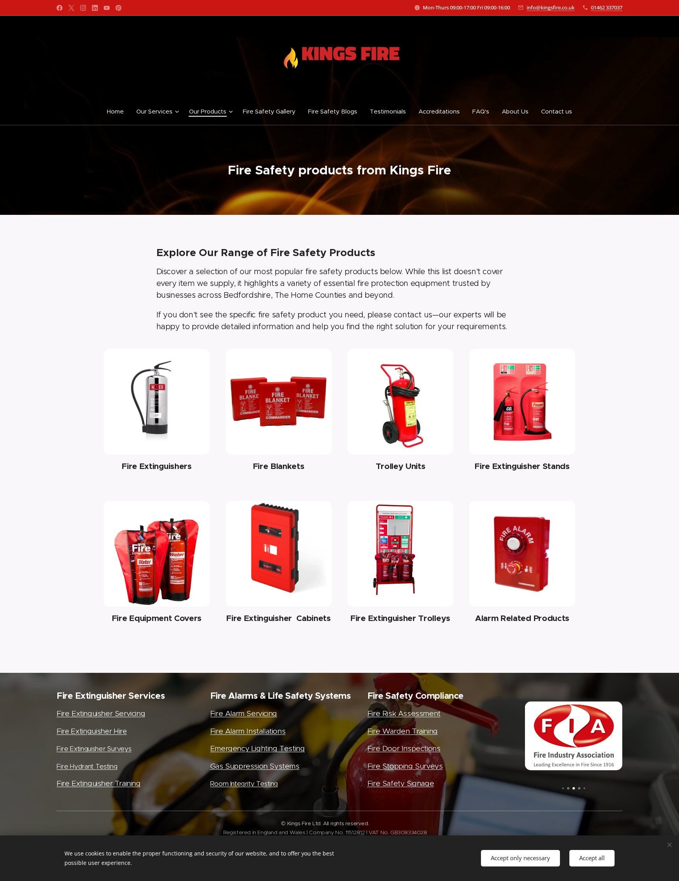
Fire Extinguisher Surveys (94, 748)
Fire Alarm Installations (247, 731)
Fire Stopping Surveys (405, 766)
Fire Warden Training (402, 731)
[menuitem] (118, 111)
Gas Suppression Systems (254, 766)
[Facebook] (59, 8)
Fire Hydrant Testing (87, 766)
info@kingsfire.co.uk (550, 7)
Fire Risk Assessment (403, 713)
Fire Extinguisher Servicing (101, 713)
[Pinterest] (118, 8)
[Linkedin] (95, 8)
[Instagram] (83, 8)
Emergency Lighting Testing (257, 748)
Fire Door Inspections (403, 748)
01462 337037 (606, 7)
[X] (71, 8)
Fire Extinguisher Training (99, 783)
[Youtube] (107, 8)
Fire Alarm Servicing (243, 713)
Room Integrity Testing (244, 783)
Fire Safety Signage (400, 783)
